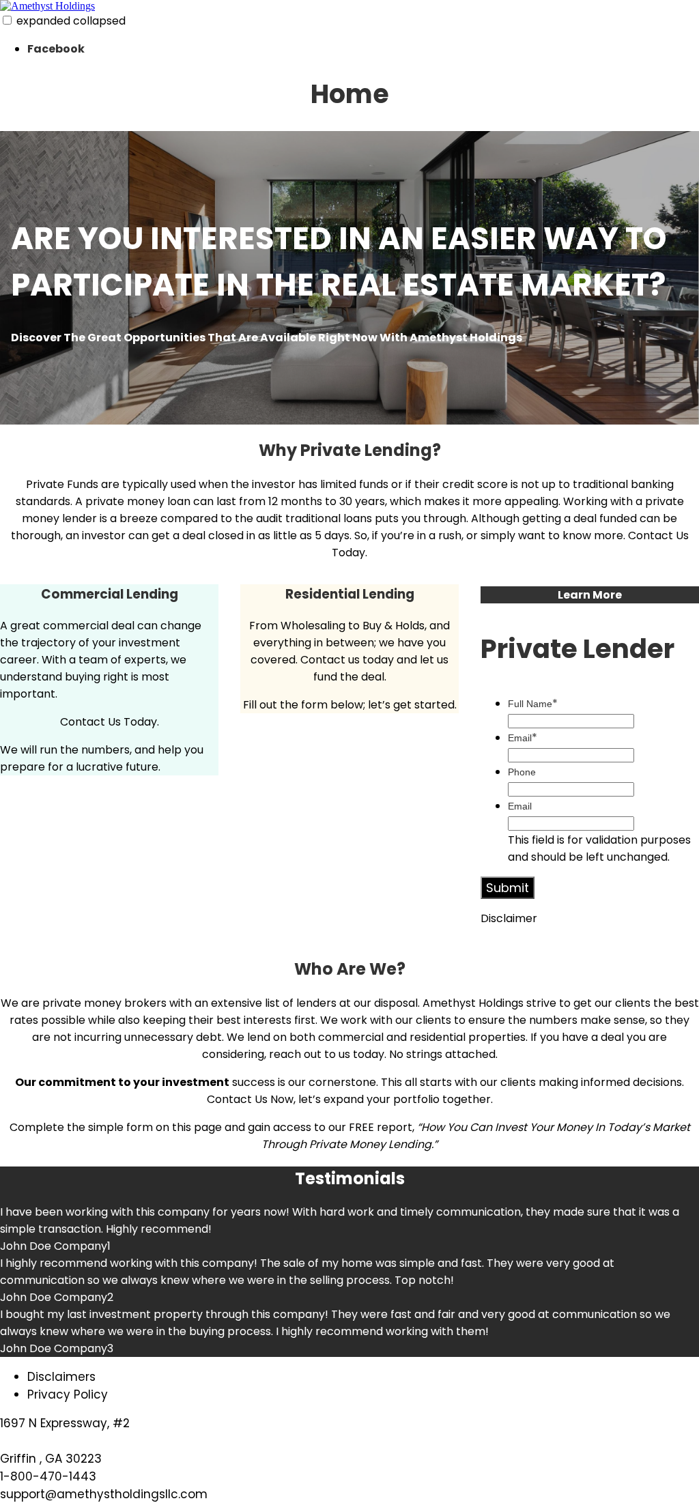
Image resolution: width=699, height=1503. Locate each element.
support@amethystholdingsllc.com (104, 1494)
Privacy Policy (67, 1394)
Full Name (533, 703)
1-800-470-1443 (48, 1476)
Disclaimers (61, 1377)
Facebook (56, 49)
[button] (7, 20)
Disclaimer (509, 918)
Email (522, 737)
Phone (522, 772)
